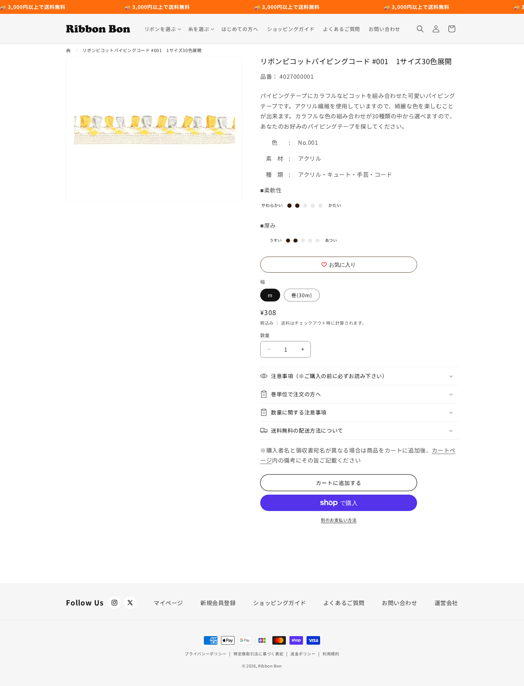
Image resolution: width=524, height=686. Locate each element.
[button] (162, 28)
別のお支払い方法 (338, 520)
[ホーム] (69, 50)
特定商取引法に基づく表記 (258, 653)
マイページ (168, 602)
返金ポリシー (303, 653)
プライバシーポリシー (205, 653)
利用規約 (331, 653)
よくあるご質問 (344, 602)
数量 (265, 335)
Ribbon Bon (270, 666)
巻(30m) (301, 295)
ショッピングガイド (279, 602)
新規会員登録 (218, 602)
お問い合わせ (399, 602)
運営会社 (446, 602)
